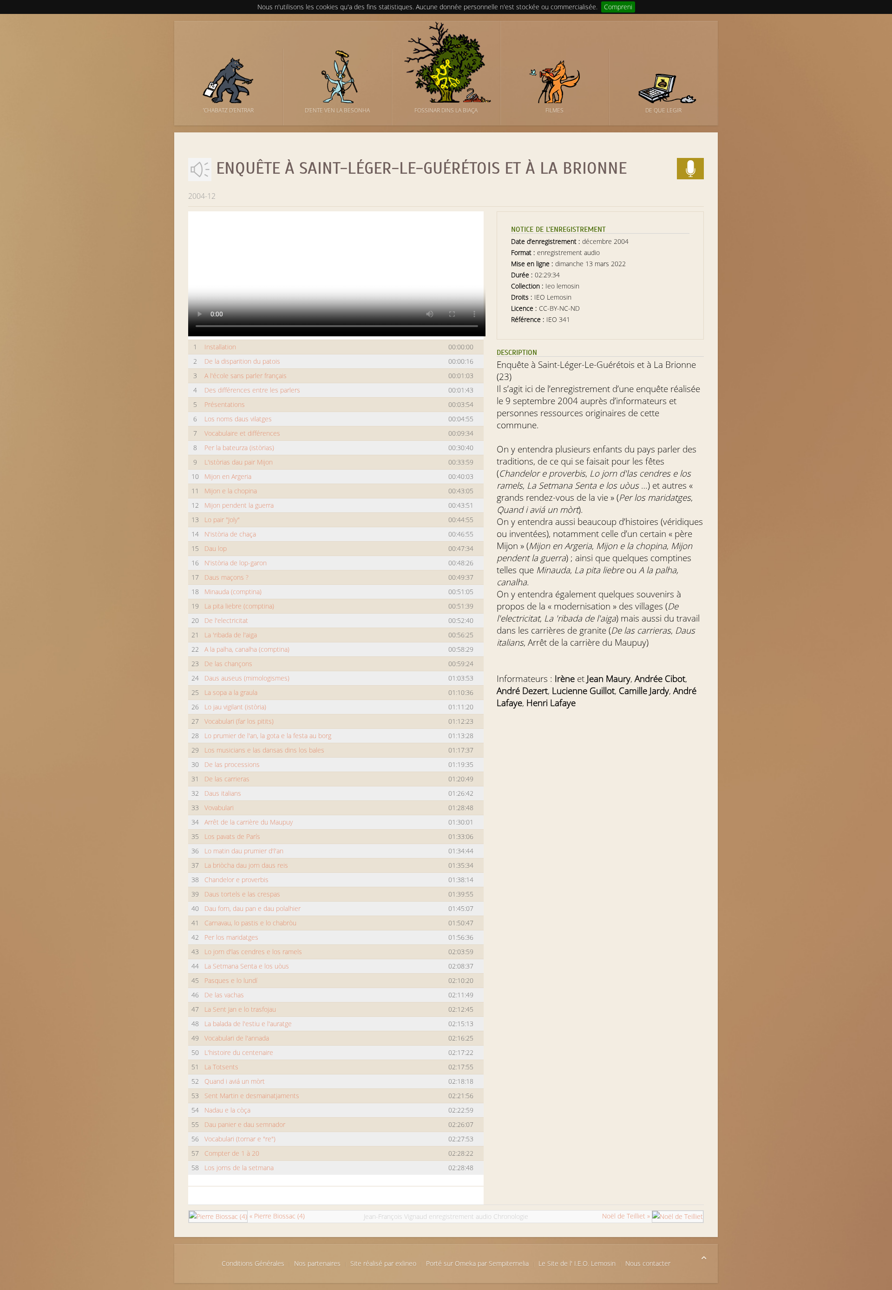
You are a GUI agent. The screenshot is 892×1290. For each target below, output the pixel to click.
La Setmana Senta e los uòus (246, 966)
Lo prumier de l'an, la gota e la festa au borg (267, 735)
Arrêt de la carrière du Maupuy (248, 822)
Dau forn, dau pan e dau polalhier (252, 908)
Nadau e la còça (227, 1110)
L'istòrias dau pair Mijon (238, 462)
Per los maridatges (231, 937)
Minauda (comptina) (233, 591)
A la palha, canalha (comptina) (246, 649)
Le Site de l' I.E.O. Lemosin (577, 1263)
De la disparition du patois (242, 361)
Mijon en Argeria (227, 476)
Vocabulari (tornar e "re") (239, 1138)
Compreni (618, 6)
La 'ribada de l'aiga (230, 634)
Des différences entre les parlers (252, 390)
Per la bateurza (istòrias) (239, 447)
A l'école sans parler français (245, 375)
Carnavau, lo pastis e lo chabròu (250, 922)
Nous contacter (647, 1263)
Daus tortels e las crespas (242, 894)
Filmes (554, 110)
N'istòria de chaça (230, 534)
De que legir (663, 110)
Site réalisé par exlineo (383, 1263)
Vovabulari (219, 807)
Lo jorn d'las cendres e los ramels (253, 951)
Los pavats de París (232, 836)
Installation (220, 346)
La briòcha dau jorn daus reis (246, 865)
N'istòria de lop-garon (235, 562)
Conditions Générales (253, 1263)
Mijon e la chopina (230, 490)
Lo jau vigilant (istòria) (235, 706)
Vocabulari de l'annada (236, 1038)
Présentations (224, 404)
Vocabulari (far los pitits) (239, 721)
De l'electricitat (226, 620)
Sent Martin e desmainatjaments (251, 1095)
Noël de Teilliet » (627, 1215)
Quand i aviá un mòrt (234, 1081)
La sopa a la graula (230, 692)
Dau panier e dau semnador (244, 1124)
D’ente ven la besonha (337, 110)
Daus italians (222, 793)
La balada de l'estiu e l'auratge (248, 1023)
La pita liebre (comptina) (239, 606)
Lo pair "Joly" (222, 519)
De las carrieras (226, 778)
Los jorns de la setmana (239, 1167)
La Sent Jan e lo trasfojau (240, 1009)
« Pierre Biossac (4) (276, 1215)
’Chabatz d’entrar (228, 110)
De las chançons (228, 663)
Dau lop (215, 548)
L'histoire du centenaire (238, 1052)
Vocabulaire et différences (242, 433)
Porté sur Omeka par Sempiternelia (477, 1263)
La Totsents (221, 1066)
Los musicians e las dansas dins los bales (264, 750)
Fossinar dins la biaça (446, 110)
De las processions (232, 764)
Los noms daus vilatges (238, 418)
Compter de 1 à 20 (231, 1153)
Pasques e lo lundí (230, 980)
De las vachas (224, 994)
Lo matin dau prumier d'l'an (243, 850)
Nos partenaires (317, 1263)
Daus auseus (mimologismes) (246, 678)
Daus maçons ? (226, 577)
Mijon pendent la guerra (239, 505)
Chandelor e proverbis (236, 879)
